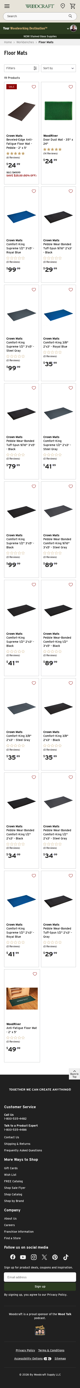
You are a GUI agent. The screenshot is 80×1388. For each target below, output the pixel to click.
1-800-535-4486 (15, 1129)
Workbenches (25, 42)
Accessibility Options (28, 1358)
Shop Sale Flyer (14, 1187)
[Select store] (64, 5)
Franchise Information (19, 1231)
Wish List (10, 1174)
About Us (10, 1218)
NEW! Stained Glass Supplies (40, 36)
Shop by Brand (14, 1201)
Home (8, 42)
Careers (9, 1225)
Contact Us (11, 1137)
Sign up (40, 1286)
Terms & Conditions (51, 1350)
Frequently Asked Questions (23, 1150)
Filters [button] (10, 68)
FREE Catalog (13, 1181)
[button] (58, 68)
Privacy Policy (56, 1294)
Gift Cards (11, 1168)
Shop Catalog (13, 1194)
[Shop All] (7, 6)
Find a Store (12, 1238)
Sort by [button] (48, 68)
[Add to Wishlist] (31, 90)
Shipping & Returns (17, 1143)
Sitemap (60, 1358)
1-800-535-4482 (15, 1118)
